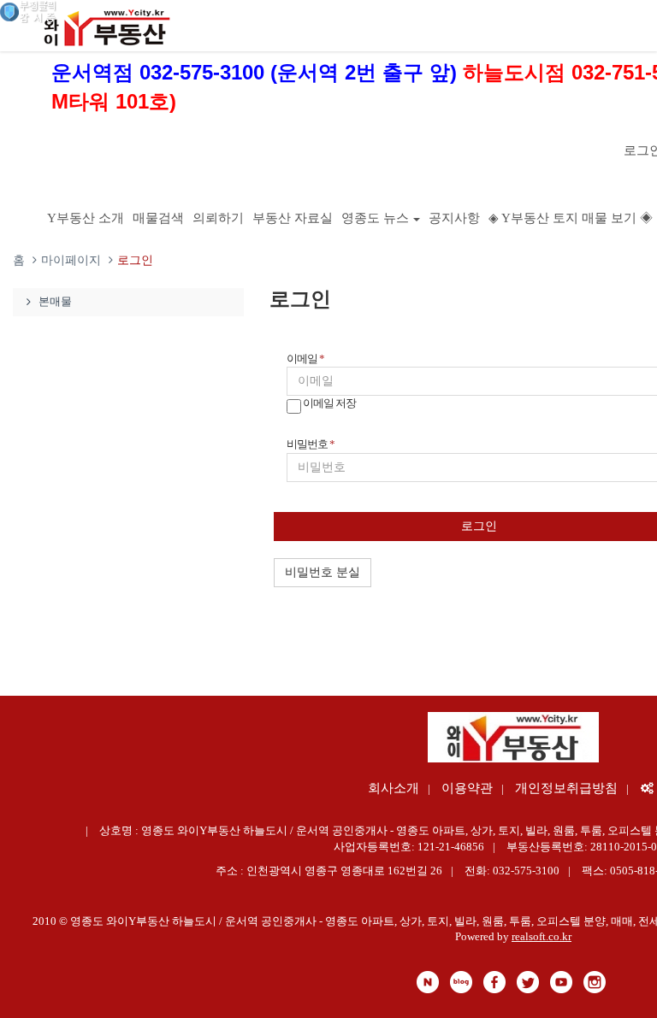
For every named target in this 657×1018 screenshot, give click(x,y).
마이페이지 (71, 260)
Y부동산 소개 (85, 218)
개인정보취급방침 (566, 788)
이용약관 (467, 788)
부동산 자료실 (292, 218)
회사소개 (393, 788)
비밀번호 (310, 444)
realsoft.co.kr (541, 936)
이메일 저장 (328, 403)
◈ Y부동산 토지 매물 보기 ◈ (570, 218)
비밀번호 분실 (322, 572)
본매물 (55, 301)
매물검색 (158, 218)
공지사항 (454, 218)
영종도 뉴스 (375, 218)
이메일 (305, 358)
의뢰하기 (218, 218)
